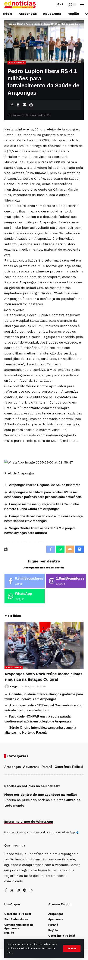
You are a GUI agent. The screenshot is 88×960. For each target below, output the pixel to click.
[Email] (24, 104)
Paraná (47, 767)
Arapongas (16, 62)
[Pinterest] (24, 890)
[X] (12, 890)
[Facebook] (24, 581)
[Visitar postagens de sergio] (6, 686)
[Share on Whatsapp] (60, 549)
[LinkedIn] (31, 890)
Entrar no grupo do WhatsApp (28, 822)
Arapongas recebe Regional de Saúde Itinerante (44, 485)
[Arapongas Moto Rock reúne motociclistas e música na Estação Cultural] (44, 645)
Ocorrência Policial (69, 767)
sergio (14, 686)
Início (11, 24)
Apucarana (31, 767)
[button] (72, 948)
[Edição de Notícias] (20, 4)
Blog (20, 24)
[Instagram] (66, 581)
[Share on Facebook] (18, 104)
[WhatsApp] (24, 596)
